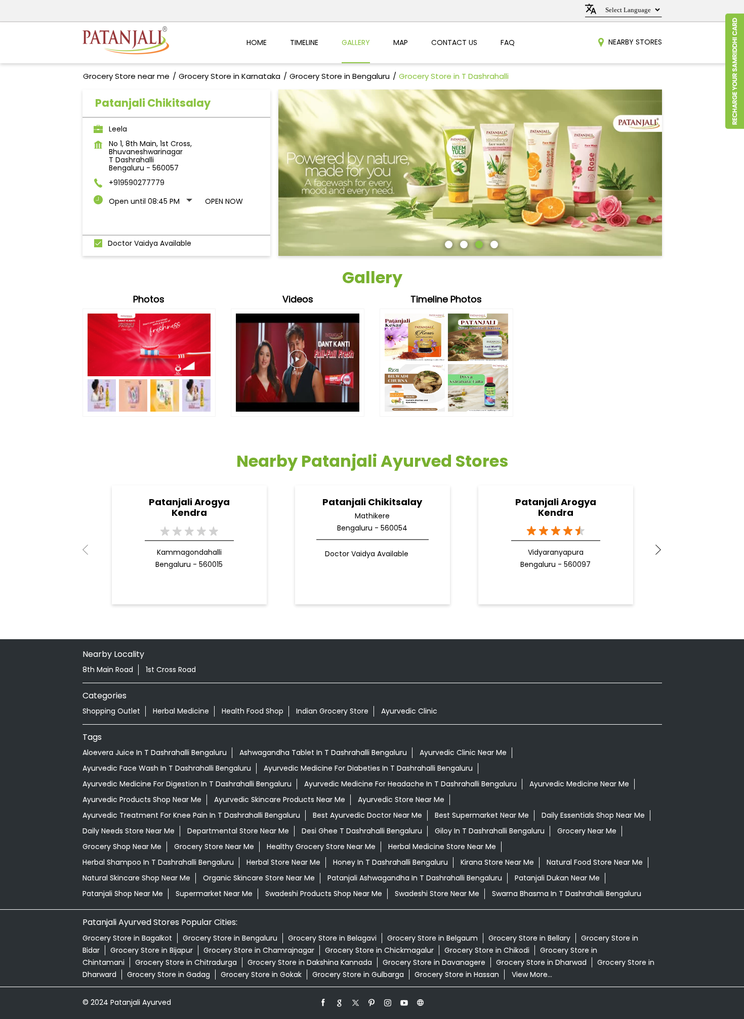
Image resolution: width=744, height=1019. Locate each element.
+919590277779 (136, 183)
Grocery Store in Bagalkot (127, 938)
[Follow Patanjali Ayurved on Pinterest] (372, 1002)
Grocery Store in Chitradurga (186, 962)
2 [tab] (462, 243)
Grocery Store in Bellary (529, 938)
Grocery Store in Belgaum (432, 938)
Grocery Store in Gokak (261, 974)
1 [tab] (447, 243)
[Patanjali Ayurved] (125, 42)
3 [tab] (477, 243)
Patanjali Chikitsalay (372, 502)
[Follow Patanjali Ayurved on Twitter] (356, 1002)
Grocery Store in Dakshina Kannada (309, 962)
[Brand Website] (421, 1002)
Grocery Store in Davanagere (434, 962)
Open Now (224, 201)
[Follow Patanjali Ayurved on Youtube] (404, 1002)
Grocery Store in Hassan (457, 974)
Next (654, 550)
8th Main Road (107, 669)
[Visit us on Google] (340, 1002)
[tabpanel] (470, 173)
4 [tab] (492, 243)
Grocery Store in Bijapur (151, 950)
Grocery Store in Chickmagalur (379, 950)
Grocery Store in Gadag (168, 974)
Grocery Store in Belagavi (332, 938)
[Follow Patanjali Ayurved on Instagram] (388, 1002)
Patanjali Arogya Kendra (189, 507)
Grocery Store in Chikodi (486, 950)
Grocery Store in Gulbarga (358, 974)
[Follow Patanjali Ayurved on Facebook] (323, 1002)
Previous (90, 550)
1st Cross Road (171, 669)
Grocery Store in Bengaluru (230, 938)
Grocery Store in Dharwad (541, 962)
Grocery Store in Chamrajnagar (258, 950)
